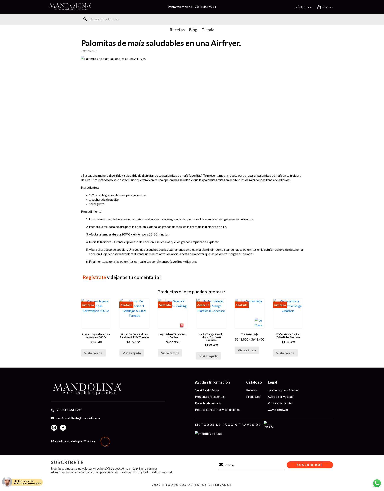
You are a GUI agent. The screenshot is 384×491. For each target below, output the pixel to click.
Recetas (251, 390)
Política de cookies (280, 403)
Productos (253, 396)
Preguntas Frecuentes (210, 396)
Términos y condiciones (283, 390)
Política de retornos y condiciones (217, 409)
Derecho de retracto (208, 403)
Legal (272, 382)
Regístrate (94, 277)
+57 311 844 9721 (203, 7)
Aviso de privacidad (280, 396)
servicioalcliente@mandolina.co (78, 418)
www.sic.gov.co (278, 409)
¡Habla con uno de (27, 482)
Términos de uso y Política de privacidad (145, 472)
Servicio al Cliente (207, 390)
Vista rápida (93, 353)
